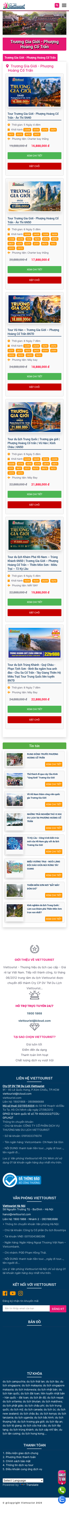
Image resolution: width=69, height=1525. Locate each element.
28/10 (46, 463)
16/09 (45, 459)
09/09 (36, 459)
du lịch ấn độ (38, 1397)
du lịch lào (52, 1381)
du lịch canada (33, 1409)
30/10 (54, 239)
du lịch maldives (52, 1401)
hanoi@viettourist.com (17, 1214)
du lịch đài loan (30, 1393)
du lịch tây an (54, 1421)
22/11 (27, 243)
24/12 (36, 350)
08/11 (11, 243)
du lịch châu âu (29, 1413)
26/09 (36, 346)
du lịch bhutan (32, 1401)
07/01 (45, 350)
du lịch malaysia (32, 1385)
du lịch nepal (55, 1397)
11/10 (29, 239)
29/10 (53, 346)
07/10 (36, 129)
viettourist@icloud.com (34, 1020)
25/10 (45, 239)
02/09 (27, 459)
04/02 (11, 355)
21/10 (44, 129)
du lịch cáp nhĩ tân (46, 1429)
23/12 (11, 473)
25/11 (27, 468)
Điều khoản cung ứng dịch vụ (24, 1469)
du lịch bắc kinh (44, 1417)
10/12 (27, 350)
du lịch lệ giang (12, 1425)
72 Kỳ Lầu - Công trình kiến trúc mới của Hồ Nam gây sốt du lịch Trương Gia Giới (43, 841)
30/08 (27, 234)
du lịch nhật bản (47, 1389)
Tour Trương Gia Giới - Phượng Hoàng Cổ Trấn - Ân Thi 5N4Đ (33, 115)
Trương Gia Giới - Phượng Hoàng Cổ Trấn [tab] (30, 57)
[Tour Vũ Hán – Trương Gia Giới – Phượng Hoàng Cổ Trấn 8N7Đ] (34, 309)
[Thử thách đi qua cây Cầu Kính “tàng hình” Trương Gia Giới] (15, 779)
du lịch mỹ (16, 1409)
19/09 (27, 581)
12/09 (27, 346)
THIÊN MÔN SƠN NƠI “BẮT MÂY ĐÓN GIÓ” (43, 886)
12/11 (11, 350)
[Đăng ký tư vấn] (62, 1477)
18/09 (54, 234)
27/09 (11, 239)
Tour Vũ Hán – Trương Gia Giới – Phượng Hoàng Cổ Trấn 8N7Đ (33, 332)
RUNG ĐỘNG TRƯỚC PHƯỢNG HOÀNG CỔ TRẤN (42, 755)
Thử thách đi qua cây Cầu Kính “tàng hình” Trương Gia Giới (42, 775)
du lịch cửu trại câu (35, 1425)
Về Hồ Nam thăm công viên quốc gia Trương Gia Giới (43, 796)
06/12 (44, 243)
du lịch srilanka (12, 1401)
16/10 (37, 239)
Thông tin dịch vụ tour (19, 1465)
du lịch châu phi (34, 1405)
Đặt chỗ (34, 166)
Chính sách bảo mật (18, 1461)
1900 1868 (34, 1013)
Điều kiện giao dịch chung (22, 1453)
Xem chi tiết (34, 155)
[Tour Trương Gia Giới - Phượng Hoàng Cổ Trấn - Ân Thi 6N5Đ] (34, 196)
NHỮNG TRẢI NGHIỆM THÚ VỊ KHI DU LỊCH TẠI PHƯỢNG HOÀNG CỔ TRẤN (44, 817)
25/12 (20, 248)
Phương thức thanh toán (21, 1457)
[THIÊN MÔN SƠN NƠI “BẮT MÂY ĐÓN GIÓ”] (15, 890)
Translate (32, 1485)
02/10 (20, 239)
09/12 (44, 468)
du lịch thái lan (36, 1381)
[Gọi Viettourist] (62, 1490)
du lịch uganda (24, 1417)
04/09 (36, 234)
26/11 (19, 350)
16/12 (28, 134)
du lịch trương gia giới (30, 1421)
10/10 (44, 346)
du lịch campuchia (14, 1381)
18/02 (20, 355)
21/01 (53, 350)
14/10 (29, 463)
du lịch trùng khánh (22, 1429)
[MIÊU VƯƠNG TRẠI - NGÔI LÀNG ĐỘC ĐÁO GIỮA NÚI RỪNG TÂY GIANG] (15, 867)
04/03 (29, 355)
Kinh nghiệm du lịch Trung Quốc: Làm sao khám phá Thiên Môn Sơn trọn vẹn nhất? (44, 909)
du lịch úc (50, 1409)
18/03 (38, 355)
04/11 (53, 129)
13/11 (19, 243)
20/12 (11, 248)
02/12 (19, 134)
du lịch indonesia (25, 1389)
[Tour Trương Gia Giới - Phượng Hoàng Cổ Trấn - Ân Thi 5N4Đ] (34, 91)
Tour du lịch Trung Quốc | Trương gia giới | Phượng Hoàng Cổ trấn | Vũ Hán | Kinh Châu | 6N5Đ (34, 443)
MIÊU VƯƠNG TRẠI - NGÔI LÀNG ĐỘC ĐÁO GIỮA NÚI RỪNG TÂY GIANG (43, 865)
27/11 (36, 243)
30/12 (36, 134)
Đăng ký (58, 1309)
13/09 (45, 234)
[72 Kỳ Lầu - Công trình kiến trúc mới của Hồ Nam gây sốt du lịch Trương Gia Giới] (15, 843)
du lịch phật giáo (13, 1405)
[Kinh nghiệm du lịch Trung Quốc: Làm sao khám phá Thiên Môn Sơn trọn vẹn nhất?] (15, 910)
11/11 (11, 468)
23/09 (27, 129)
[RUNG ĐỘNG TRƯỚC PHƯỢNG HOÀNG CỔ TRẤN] (15, 759)
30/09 (11, 463)
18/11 (11, 134)
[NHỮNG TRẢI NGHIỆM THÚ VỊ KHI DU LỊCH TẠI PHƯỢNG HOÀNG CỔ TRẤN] (15, 819)
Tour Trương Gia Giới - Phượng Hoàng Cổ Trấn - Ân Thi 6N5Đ (33, 220)
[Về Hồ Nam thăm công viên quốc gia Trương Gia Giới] (15, 799)
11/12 (53, 243)
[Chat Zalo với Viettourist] (62, 1500)
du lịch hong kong (33, 1433)
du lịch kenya (48, 1413)
